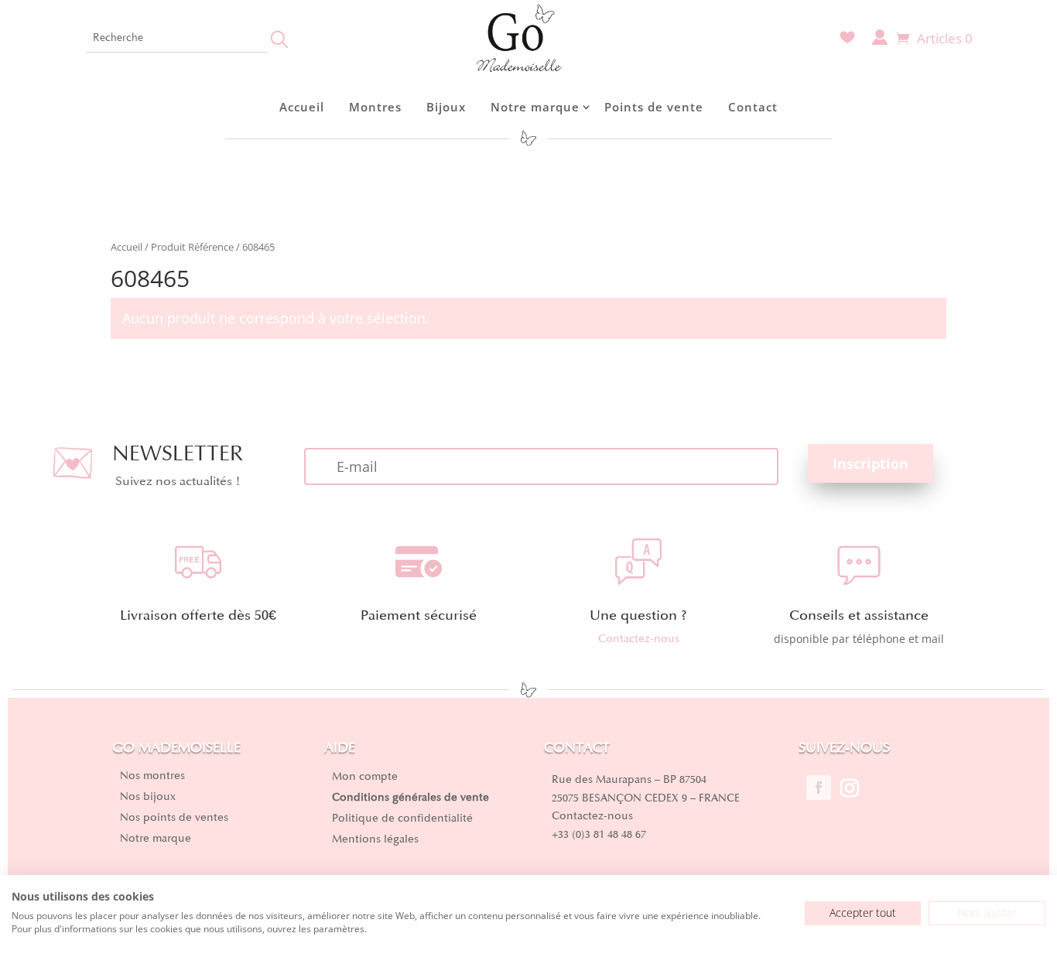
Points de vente (653, 106)
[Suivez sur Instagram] (849, 787)
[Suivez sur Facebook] (818, 787)
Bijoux (446, 106)
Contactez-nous (638, 638)
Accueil (301, 106)
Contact (753, 106)
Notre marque (535, 106)
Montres (375, 106)
